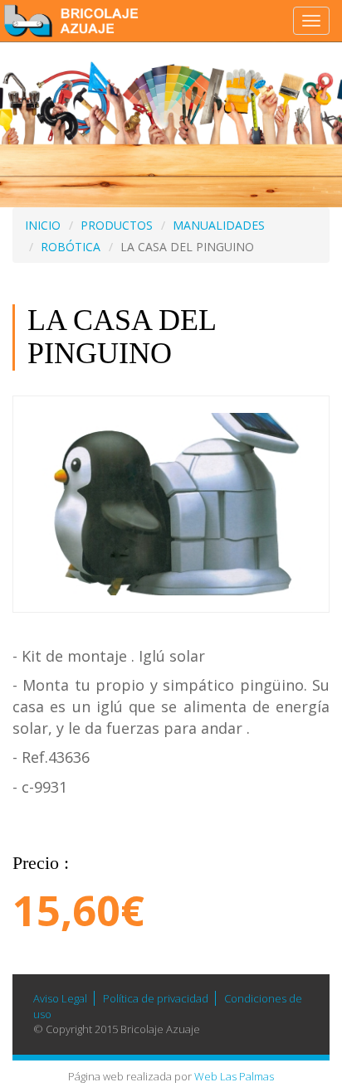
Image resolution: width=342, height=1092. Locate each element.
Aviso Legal (60, 998)
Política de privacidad (155, 998)
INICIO (43, 225)
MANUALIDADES (219, 225)
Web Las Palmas (234, 1076)
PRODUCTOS (117, 225)
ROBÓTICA (70, 247)
